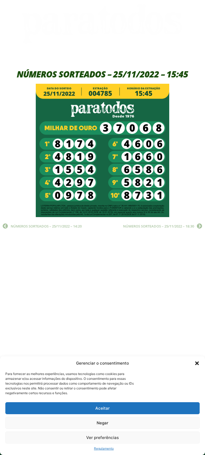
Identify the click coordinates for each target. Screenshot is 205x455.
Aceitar (102, 408)
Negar (102, 422)
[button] (197, 363)
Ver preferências (102, 437)
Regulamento (104, 448)
